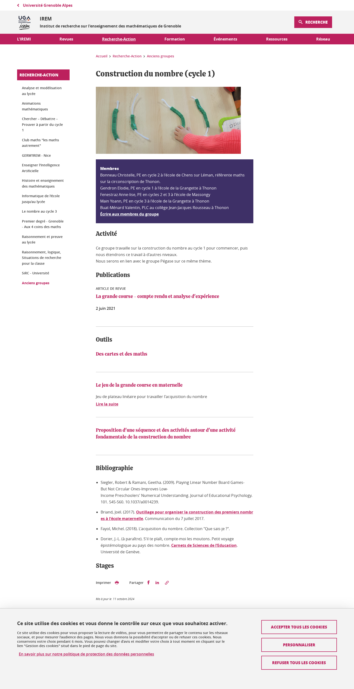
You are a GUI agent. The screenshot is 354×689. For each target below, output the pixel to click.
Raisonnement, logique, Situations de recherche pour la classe (41, 258)
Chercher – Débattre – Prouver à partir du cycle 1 (42, 124)
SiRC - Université (35, 273)
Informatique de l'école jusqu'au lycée (41, 199)
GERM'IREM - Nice (36, 155)
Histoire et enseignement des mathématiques (43, 183)
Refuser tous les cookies (299, 662)
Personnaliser (299, 645)
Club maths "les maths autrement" (40, 143)
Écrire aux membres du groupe (129, 214)
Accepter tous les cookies (299, 627)
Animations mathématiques (35, 106)
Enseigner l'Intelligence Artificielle (41, 168)
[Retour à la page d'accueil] (24, 22)
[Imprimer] (117, 582)
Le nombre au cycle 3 (39, 211)
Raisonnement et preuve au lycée (42, 239)
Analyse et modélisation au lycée (42, 91)
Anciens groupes (35, 283)
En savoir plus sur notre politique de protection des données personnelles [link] (86, 654)
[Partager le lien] (167, 582)
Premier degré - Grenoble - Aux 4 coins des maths (43, 224)
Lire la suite (107, 404)
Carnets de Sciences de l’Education (204, 545)
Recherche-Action (39, 75)
